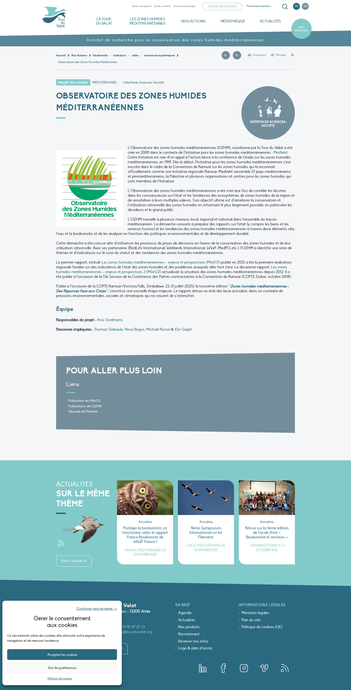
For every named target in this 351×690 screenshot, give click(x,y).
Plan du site (251, 620)
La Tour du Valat (104, 21)
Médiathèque (233, 21)
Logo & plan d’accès (195, 648)
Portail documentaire (259, 6)
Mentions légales (255, 613)
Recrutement (189, 634)
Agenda (184, 613)
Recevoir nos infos (193, 641)
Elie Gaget (183, 329)
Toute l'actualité (74, 561)
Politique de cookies (60, 678)
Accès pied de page (184, 6)
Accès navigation (142, 6)
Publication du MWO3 (84, 401)
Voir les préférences (62, 668)
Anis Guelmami (110, 320)
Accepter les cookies (62, 655)
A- (227, 55)
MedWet (280, 152)
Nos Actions (193, 21)
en (305, 6)
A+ (238, 55)
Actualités (270, 21)
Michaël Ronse (158, 329)
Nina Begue (134, 329)
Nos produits (301, 29)
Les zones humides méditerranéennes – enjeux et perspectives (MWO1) (160, 262)
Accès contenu (162, 6)
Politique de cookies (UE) (261, 627)
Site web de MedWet (83, 411)
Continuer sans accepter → (96, 608)
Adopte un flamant (222, 6)
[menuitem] (284, 7)
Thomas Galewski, (109, 329)
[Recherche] (285, 6)
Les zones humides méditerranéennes (147, 21)
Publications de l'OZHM (85, 406)
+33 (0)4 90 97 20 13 (128, 627)
